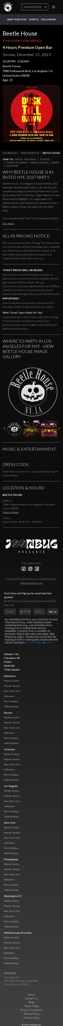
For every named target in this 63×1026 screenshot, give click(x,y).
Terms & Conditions (31, 1009)
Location (12, 165)
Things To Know (16, 162)
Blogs (31, 1002)
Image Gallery (39, 162)
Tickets (45, 159)
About (31, 994)
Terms (48, 642)
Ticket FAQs (31, 1006)
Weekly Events (11, 680)
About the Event (25, 159)
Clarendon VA (12, 657)
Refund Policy (31, 1013)
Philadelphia (11, 859)
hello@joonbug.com (31, 582)
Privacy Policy (34, 642)
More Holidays (11, 701)
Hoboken (9, 749)
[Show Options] (42, 612)
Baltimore (10, 675)
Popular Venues (12, 685)
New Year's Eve (17, 19)
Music (56, 162)
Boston (8, 712)
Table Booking (11, 706)
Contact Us (31, 998)
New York (10, 822)
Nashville (9, 665)
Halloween (48, 19)
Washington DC (13, 895)
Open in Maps (11, 512)
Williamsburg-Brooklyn (18, 932)
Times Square (12, 669)
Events (33, 19)
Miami (7, 661)
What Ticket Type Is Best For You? (23, 312)
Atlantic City (11, 654)
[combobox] (20, 612)
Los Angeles (32, 6)
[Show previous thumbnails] (4, 429)
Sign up (53, 611)
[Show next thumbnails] (58, 429)
